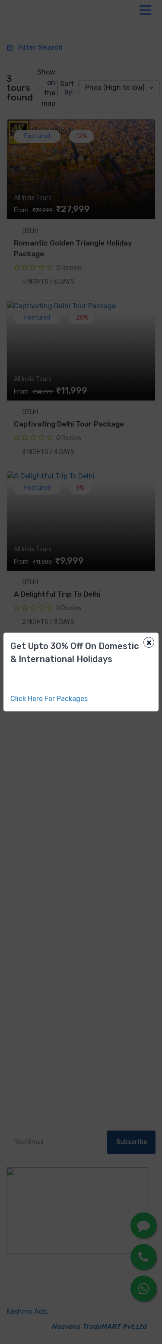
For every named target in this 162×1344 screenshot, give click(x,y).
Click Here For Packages (49, 699)
